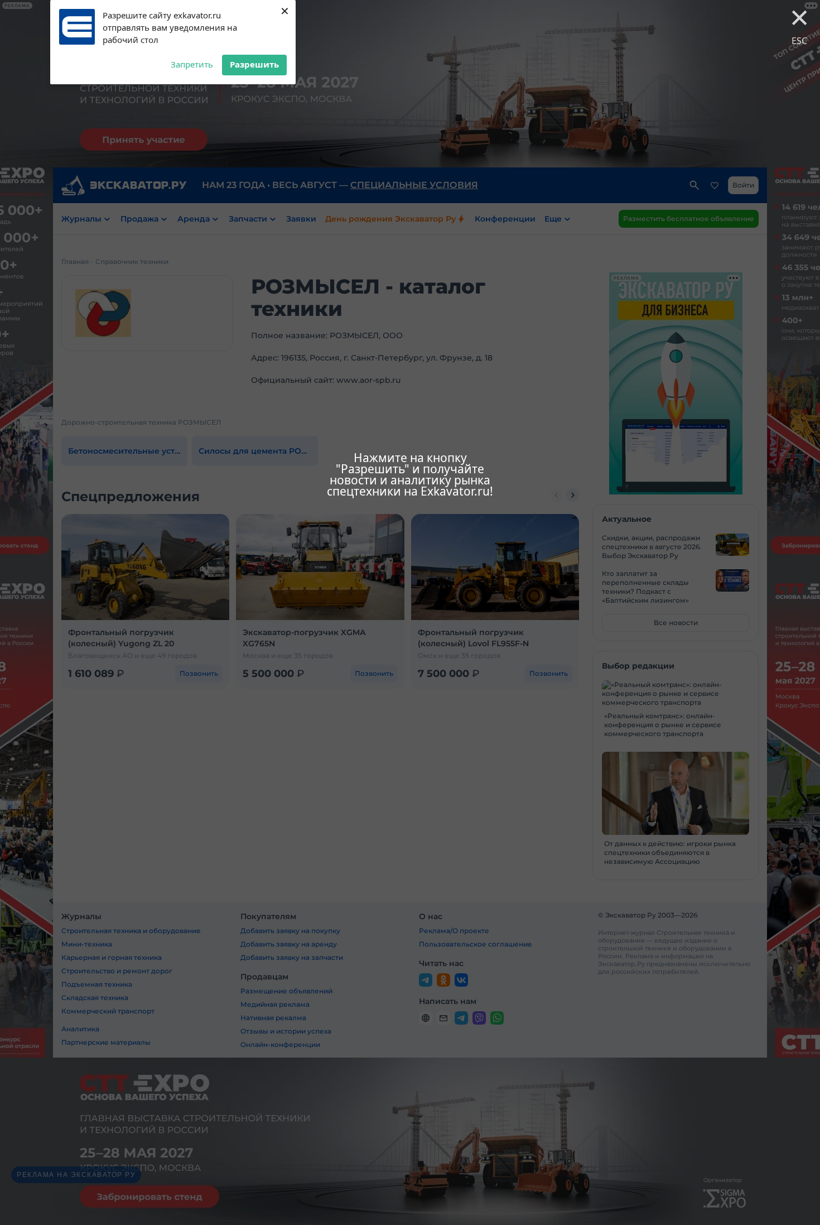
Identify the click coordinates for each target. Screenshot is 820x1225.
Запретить (192, 64)
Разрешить (254, 64)
